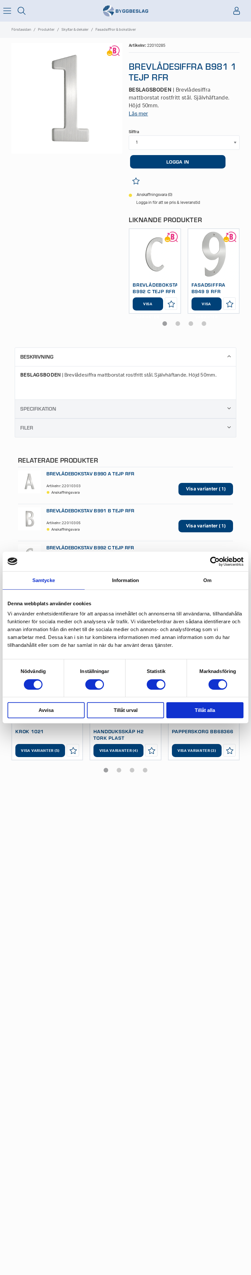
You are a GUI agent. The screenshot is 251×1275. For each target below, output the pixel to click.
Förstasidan (21, 29)
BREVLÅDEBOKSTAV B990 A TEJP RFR (90, 473)
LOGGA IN (177, 161)
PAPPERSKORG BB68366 (202, 731)
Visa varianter (148, 306)
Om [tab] (207, 580)
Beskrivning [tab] (36, 356)
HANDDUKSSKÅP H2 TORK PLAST (118, 734)
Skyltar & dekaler (75, 29)
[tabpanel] (155, 271)
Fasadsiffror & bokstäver (115, 29)
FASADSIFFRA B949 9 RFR (209, 287)
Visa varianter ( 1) (206, 489)
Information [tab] (125, 580)
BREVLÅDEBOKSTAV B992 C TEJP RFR (157, 287)
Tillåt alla (205, 710)
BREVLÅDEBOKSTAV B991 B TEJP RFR (90, 510)
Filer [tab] (26, 427)
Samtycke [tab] (43, 580)
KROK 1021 (29, 731)
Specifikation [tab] (38, 408)
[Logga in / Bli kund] (236, 11)
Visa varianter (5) (40, 751)
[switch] (94, 684)
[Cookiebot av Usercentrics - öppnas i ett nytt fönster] (214, 561)
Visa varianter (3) (196, 751)
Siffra (134, 132)
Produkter (46, 29)
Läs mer (138, 113)
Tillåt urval (126, 710)
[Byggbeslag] (125, 11)
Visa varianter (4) (118, 751)
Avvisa (46, 710)
